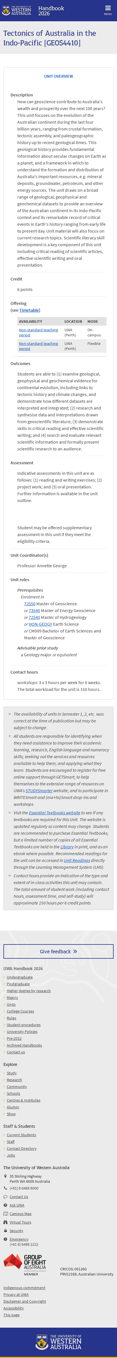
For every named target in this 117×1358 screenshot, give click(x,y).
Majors (12, 997)
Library (67, 846)
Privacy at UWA (16, 1294)
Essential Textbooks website (54, 812)
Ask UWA (17, 1205)
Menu (108, 14)
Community (17, 1086)
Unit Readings (77, 860)
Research (14, 1079)
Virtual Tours (20, 1222)
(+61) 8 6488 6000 (24, 1188)
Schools (13, 1093)
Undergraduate (20, 977)
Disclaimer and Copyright (24, 1301)
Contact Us (19, 1196)
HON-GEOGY (40, 624)
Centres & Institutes (23, 1100)
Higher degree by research (29, 990)
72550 (29, 603)
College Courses (20, 1011)
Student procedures (24, 1024)
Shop (11, 1113)
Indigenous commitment (24, 1287)
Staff (10, 1141)
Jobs (11, 1155)
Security (16, 1230)
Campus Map (21, 1213)
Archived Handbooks (24, 1045)
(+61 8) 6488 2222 (24, 1244)
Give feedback (55, 951)
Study (12, 1073)
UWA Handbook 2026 (23, 968)
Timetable (29, 310)
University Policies (22, 1031)
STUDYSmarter (39, 790)
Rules (11, 1017)
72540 (34, 617)
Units (11, 1004)
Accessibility (13, 1308)
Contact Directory (22, 1148)
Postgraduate (18, 983)
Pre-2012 (14, 1038)
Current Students (21, 1134)
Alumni (13, 1107)
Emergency (19, 1239)
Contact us (16, 1052)
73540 (34, 610)
